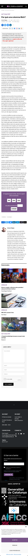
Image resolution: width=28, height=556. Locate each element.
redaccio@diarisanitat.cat (8, 436)
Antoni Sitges (4, 20)
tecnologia (9, 216)
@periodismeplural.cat (11, 435)
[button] (26, 526)
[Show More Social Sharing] (13, 25)
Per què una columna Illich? (13, 17)
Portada (2, 10)
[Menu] (2, 6)
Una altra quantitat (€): (11, 205)
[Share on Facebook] (2, 25)
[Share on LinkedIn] (10, 25)
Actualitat (5, 14)
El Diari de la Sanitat (6, 417)
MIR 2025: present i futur (7, 312)
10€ (9, 200)
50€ (18, 200)
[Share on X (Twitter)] (5, 25)
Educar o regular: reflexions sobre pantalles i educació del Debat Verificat (12, 288)
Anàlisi (4, 285)
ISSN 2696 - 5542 (6, 425)
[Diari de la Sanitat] (14, 6)
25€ (14, 200)
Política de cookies (9, 554)
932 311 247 (5, 442)
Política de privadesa (17, 554)
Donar (14, 209)
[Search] (26, 6)
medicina (4, 216)
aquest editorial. (17, 39)
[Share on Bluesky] (8, 25)
